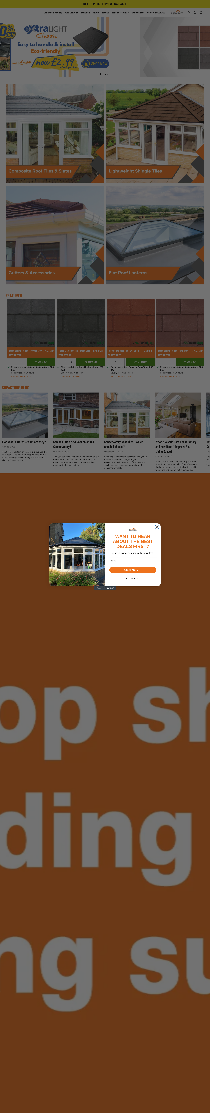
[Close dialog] (157, 527)
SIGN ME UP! (133, 570)
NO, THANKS (133, 578)
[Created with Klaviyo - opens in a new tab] (105, 588)
